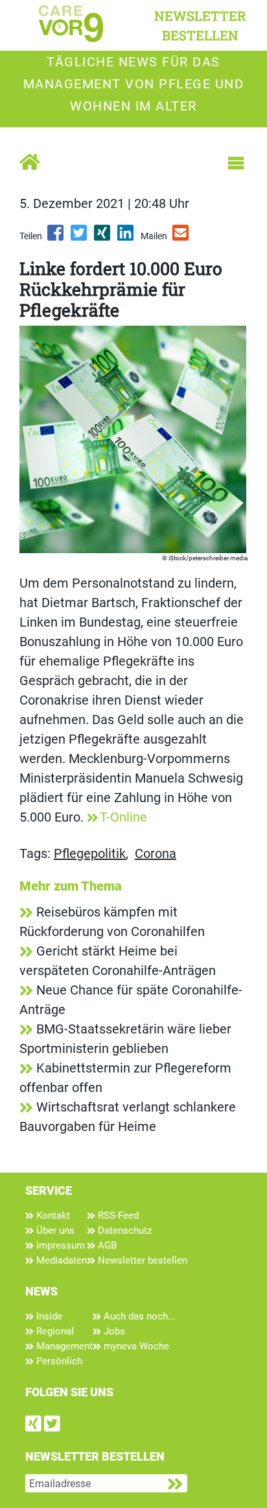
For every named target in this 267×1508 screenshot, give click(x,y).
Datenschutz (123, 1230)
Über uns (54, 1230)
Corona (155, 853)
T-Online (123, 817)
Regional (54, 1331)
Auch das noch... (138, 1316)
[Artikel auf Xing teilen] (103, 237)
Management (63, 1346)
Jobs (113, 1331)
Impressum (59, 1245)
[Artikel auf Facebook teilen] (56, 237)
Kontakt (52, 1215)
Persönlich (58, 1361)
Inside (48, 1316)
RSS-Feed (117, 1215)
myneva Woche (135, 1346)
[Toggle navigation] (236, 163)
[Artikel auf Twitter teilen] (80, 237)
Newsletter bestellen (141, 1260)
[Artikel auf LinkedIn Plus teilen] (126, 237)
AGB (106, 1245)
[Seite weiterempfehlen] (181, 237)
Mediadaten (60, 1260)
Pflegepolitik (90, 853)
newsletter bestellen (200, 25)
